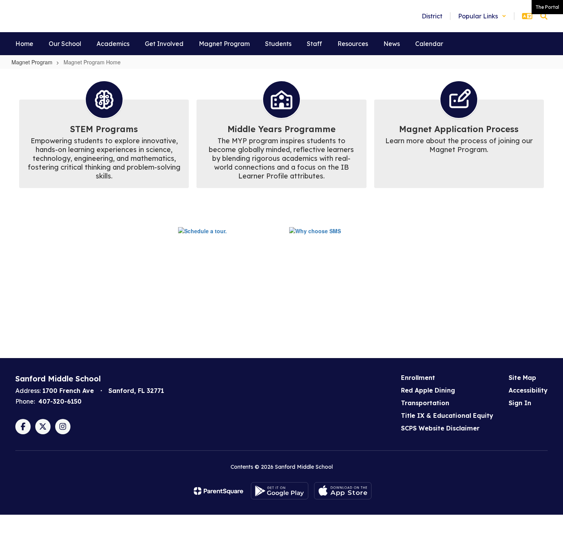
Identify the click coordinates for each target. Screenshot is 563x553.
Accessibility (528, 390)
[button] (482, 16)
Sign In (520, 403)
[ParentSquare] (218, 491)
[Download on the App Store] (343, 490)
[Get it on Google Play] (279, 490)
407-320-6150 (60, 401)
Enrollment (418, 377)
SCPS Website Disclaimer (440, 428)
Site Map (522, 377)
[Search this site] (544, 16)
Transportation (425, 403)
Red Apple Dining (428, 390)
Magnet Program (31, 62)
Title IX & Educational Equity (447, 415)
